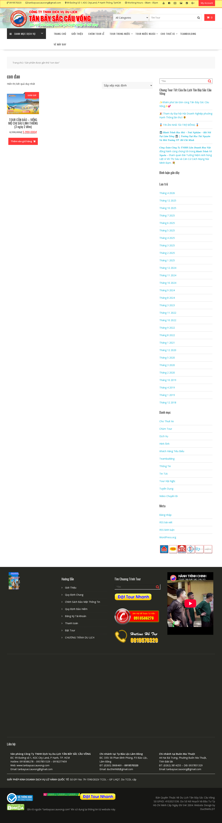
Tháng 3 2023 (167, 305)
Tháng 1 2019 (167, 395)
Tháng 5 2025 (167, 230)
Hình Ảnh (164, 443)
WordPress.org (167, 537)
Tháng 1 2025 (167, 260)
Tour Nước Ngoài (145, 33)
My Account (207, 3)
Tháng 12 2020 (167, 350)
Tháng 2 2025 (167, 253)
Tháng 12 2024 (167, 267)
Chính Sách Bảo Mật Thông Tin (82, 601)
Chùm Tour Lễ (96, 33)
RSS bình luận (166, 529)
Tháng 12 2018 (167, 402)
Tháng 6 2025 (167, 223)
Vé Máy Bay (60, 44)
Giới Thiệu (77, 33)
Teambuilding (188, 33)
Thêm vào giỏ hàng (21, 141)
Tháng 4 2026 (167, 193)
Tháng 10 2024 (167, 282)
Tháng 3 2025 (167, 245)
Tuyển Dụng (166, 488)
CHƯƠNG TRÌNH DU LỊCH (79, 637)
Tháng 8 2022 (167, 335)
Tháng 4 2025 (167, 238)
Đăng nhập (165, 514)
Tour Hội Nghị (167, 481)
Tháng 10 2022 (167, 320)
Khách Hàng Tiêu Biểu (171, 451)
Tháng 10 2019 (167, 380)
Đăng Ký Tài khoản (75, 616)
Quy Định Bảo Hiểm (76, 609)
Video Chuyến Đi (168, 496)
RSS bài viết (165, 522)
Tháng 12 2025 (167, 200)
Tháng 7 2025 (167, 215)
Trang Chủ (60, 33)
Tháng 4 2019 (167, 387)
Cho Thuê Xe (168, 33)
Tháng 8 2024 (167, 297)
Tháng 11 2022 (167, 312)
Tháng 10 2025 (167, 208)
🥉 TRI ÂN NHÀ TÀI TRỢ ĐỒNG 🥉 (179, 124)
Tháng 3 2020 (167, 365)
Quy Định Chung (74, 594)
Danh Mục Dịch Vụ (25, 33)
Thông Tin (165, 466)
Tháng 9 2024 (167, 290)
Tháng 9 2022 (167, 327)
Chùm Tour (165, 428)
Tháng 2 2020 (167, 372)
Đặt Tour (70, 630)
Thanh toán (71, 623)
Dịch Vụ (163, 436)
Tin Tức (163, 473)
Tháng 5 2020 (167, 357)
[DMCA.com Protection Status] (15, 809)
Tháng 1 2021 (167, 342)
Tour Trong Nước (120, 33)
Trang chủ (18, 62)
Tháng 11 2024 (167, 275)
